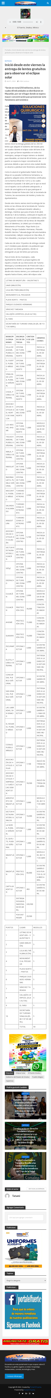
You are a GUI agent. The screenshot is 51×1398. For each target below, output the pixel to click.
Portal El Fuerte (35, 1387)
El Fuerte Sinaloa (34, 1073)
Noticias (8, 61)
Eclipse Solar (20, 1073)
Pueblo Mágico (37, 1077)
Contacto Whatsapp (14, 1376)
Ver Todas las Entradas (36, 1189)
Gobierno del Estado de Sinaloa (17, 1077)
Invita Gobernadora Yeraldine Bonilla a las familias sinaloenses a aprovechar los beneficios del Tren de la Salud (25, 1166)
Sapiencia (9, 1081)
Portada (8, 50)
